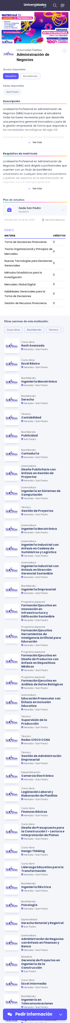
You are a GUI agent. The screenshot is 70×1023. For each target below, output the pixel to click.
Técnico (53, 330)
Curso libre (13, 330)
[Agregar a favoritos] (64, 50)
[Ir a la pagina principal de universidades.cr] (35, 5)
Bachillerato (30, 76)
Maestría (10, 76)
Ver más (37, 142)
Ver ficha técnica (55, 219)
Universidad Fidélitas (29, 50)
